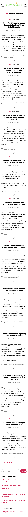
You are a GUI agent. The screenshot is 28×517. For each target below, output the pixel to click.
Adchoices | (4, 511)
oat (8, 57)
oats (14, 149)
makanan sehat (18, 55)
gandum (5, 55)
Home (10, 19)
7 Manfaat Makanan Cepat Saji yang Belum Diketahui (14, 335)
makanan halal (11, 233)
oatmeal (11, 57)
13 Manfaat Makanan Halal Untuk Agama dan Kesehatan (14, 203)
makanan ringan (11, 453)
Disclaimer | (10, 511)
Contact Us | (16, 511)
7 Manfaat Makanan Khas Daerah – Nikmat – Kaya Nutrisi (14, 246)
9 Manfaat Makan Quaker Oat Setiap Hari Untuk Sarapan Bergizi (14, 117)
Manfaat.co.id (8, 508)
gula (4, 191)
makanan (5, 102)
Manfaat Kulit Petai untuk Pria (10, 485)
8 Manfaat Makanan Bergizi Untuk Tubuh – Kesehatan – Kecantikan (14, 377)
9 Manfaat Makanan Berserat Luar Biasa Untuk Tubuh (14, 290)
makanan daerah (11, 276)
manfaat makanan (10, 104)
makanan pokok (18, 102)
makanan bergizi (10, 55)
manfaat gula (13, 191)
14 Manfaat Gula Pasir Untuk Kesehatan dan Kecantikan (14, 161)
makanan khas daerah (20, 276)
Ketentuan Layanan (10, 513)
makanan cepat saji (12, 364)
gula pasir (8, 191)
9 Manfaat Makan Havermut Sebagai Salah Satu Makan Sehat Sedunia (14, 25)
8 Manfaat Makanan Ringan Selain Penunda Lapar (14, 423)
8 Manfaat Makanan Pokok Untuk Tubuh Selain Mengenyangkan (14, 70)
